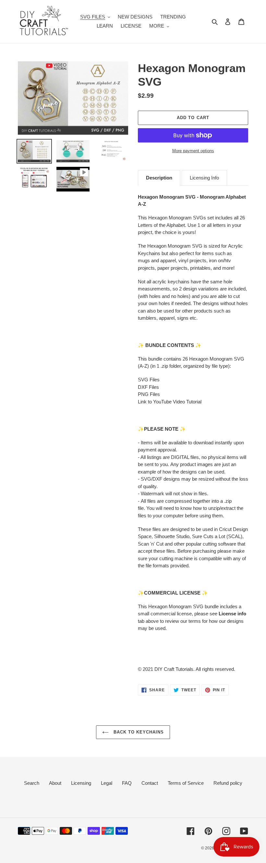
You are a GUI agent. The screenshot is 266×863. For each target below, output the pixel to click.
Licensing (81, 783)
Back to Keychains (138, 732)
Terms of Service (186, 783)
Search (31, 783)
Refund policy (227, 783)
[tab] (159, 178)
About (55, 783)
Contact (149, 783)
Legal (106, 783)
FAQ (127, 783)
